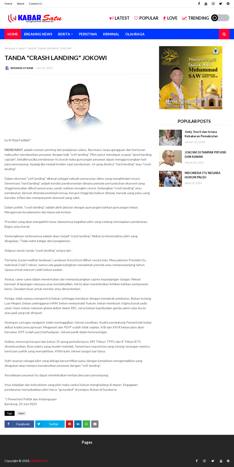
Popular (148, 18)
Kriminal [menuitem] (111, 34)
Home (8, 3)
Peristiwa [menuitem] (88, 34)
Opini (21, 48)
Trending (198, 18)
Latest (122, 18)
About (20, 3)
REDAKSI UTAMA (22, 68)
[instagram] (213, 3)
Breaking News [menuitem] (38, 34)
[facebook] (199, 3)
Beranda (10, 48)
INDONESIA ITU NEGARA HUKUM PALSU (202, 175)
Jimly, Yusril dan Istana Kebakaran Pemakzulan (201, 134)
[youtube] (205, 3)
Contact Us (35, 3)
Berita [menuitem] (64, 34)
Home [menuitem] (13, 34)
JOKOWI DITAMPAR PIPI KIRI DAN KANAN (205, 154)
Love (172, 18)
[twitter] (220, 3)
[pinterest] (227, 3)
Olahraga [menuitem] (135, 34)
